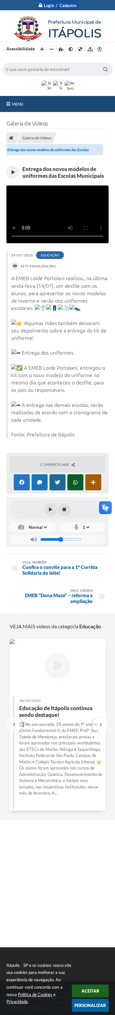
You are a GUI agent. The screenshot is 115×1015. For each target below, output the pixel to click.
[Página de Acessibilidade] (100, 49)
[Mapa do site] (90, 49)
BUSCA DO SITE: (21, 60)
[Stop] (64, 509)
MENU (17, 104)
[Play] (50, 509)
